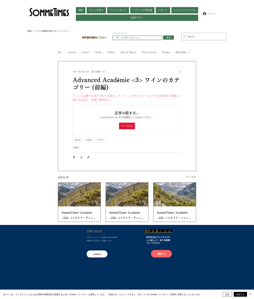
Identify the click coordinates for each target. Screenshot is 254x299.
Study (98, 52)
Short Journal (149, 52)
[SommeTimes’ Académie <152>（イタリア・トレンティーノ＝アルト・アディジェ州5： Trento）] (174, 194)
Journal (71, 52)
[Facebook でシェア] (74, 157)
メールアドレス (119, 33)
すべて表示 (191, 177)
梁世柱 (78, 140)
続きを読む (181, 52)
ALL (60, 52)
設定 (227, 294)
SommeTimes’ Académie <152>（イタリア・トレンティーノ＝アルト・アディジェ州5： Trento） (174, 216)
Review (166, 52)
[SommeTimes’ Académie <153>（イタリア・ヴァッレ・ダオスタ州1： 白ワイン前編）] (127, 194)
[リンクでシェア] (88, 157)
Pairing (111, 52)
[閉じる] (250, 294)
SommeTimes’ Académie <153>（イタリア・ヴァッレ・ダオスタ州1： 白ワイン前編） (126, 216)
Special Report (128, 52)
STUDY (100, 140)
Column (85, 52)
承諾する (240, 294)
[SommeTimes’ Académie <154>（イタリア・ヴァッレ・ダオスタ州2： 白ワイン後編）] (79, 194)
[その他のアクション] (179, 72)
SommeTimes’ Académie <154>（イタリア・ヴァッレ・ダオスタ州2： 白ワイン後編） (79, 216)
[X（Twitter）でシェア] (81, 157)
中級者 (89, 140)
